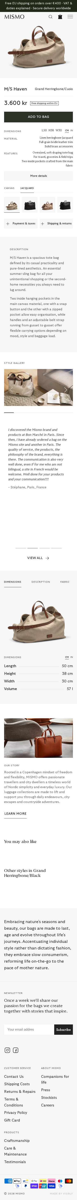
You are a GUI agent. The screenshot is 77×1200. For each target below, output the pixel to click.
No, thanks (20, 628)
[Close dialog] (72, 570)
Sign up (20, 622)
